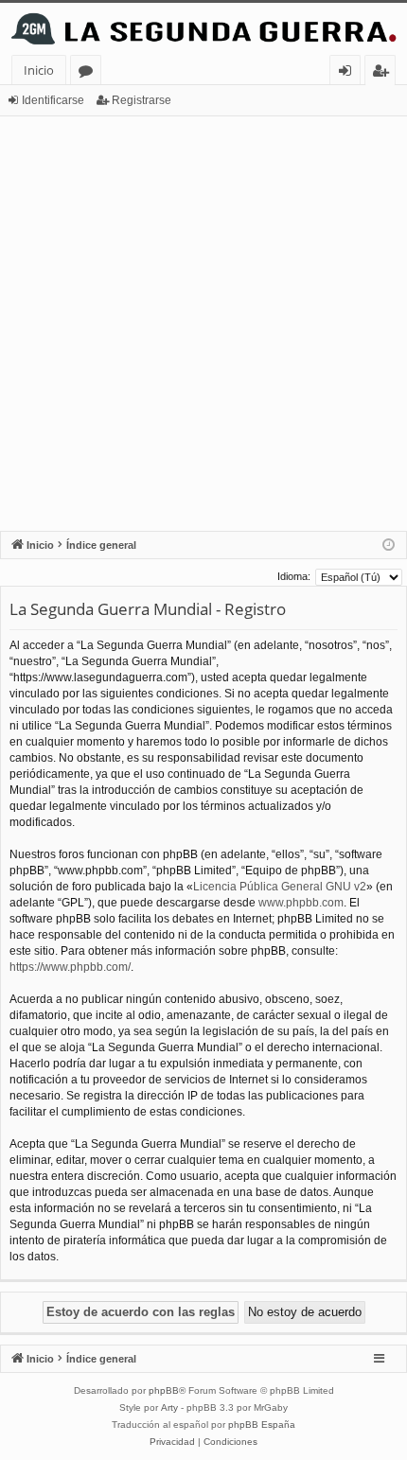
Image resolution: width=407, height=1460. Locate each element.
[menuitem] (172, 1442)
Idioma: (293, 576)
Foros (89, 73)
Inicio (39, 70)
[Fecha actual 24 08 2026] (388, 545)
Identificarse (53, 100)
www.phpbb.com (301, 902)
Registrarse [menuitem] (384, 73)
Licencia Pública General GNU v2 (279, 886)
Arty (169, 1407)
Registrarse (141, 100)
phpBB (164, 1390)
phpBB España (261, 1424)
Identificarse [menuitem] (349, 73)
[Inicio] (203, 29)
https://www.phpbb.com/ (70, 967)
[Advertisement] (203, 323)
